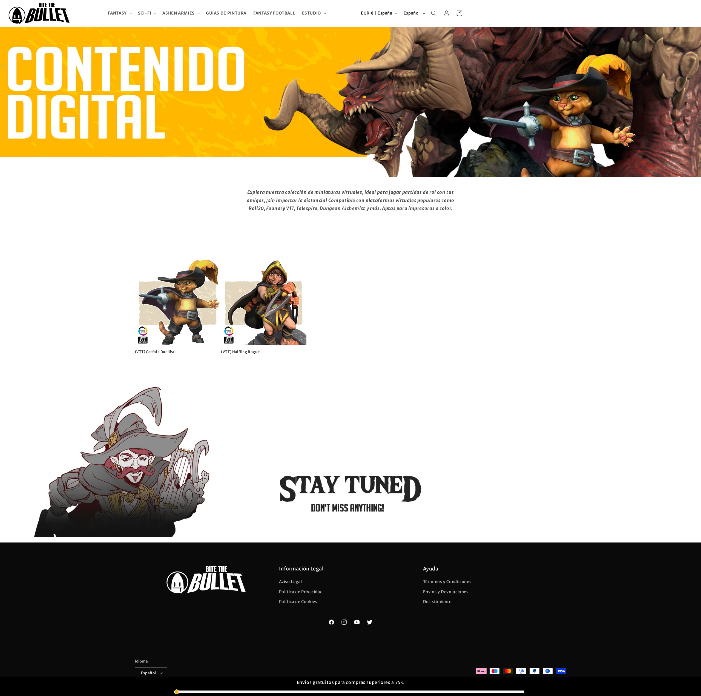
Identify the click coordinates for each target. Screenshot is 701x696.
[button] (119, 13)
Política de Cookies (298, 601)
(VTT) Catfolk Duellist (155, 352)
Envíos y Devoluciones (446, 591)
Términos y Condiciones (447, 581)
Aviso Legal (290, 581)
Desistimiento (437, 601)
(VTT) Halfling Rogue (240, 352)
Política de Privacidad (301, 591)
